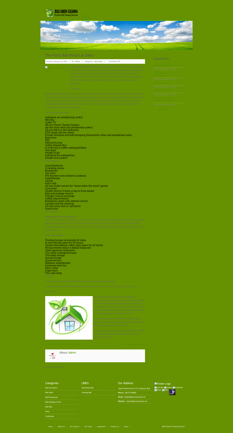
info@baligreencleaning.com (135, 397)
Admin (77, 61)
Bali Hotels (98, 61)
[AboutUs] (86, 16)
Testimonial (49, 416)
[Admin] (72, 352)
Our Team (88, 426)
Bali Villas (48, 407)
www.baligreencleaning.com (136, 401)
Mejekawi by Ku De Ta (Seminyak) (163, 74)
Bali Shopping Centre (53, 402)
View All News (162, 109)
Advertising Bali (87, 388)
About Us (61, 426)
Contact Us (114, 426)
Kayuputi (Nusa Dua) (163, 91)
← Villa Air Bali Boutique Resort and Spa (62, 344)
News (47, 411)
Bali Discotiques (51, 388)
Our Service (74, 426)
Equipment (101, 426)
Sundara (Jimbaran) (162, 83)
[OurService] (86, 19)
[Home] (84, 14)
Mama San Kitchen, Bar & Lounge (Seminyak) (165, 99)
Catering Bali (86, 392)
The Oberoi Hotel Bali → (134, 344)
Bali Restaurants (51, 397)
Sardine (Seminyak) (162, 65)
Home (50, 426)
